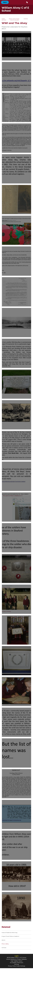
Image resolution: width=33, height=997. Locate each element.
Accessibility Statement (16, 962)
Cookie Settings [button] (20, 966)
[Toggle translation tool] (27, 2)
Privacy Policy (12, 966)
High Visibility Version (16, 961)
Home (3, 18)
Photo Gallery (14, 20)
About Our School (14, 18)
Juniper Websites (22, 959)
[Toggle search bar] (30, 2)
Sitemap (16, 964)
